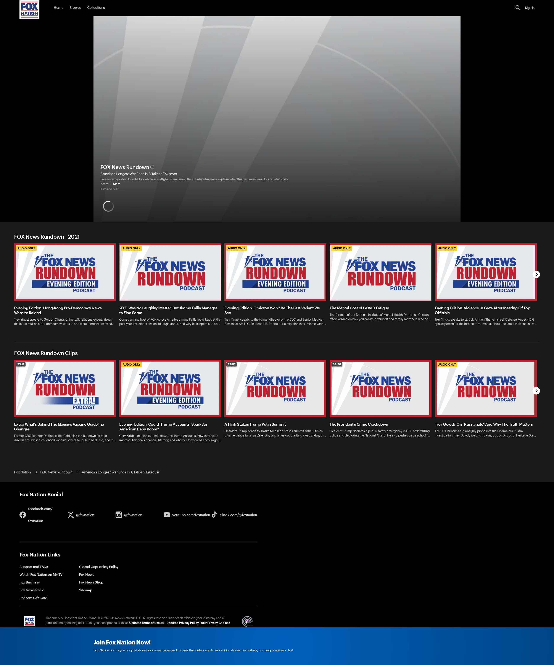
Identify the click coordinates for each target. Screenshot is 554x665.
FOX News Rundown (124, 167)
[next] (536, 275)
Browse (75, 8)
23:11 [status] (20, 364)
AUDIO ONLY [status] (26, 248)
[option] (66, 287)
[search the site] (518, 7)
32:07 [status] (231, 364)
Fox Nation (22, 472)
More (116, 184)
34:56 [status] (337, 364)
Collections (96, 8)
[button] (518, 7)
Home (58, 8)
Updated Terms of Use (144, 623)
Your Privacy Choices (215, 623)
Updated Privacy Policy (182, 623)
